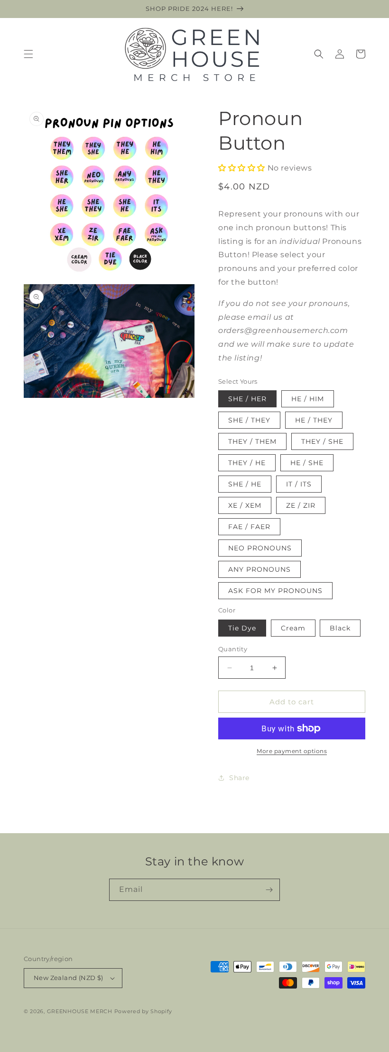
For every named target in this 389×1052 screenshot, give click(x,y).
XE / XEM (244, 505)
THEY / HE (247, 463)
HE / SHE (307, 463)
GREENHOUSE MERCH (79, 1011)
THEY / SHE (322, 441)
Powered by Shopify (143, 1011)
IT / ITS (299, 484)
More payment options (292, 751)
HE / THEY (314, 420)
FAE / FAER (249, 526)
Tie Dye (242, 628)
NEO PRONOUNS (260, 548)
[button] (28, 54)
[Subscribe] (269, 890)
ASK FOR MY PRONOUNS (275, 590)
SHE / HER (247, 399)
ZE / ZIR (300, 505)
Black (340, 628)
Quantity (232, 649)
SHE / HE (244, 484)
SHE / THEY (249, 420)
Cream (293, 628)
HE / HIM (307, 399)
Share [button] (239, 777)
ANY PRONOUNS (259, 569)
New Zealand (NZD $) (68, 977)
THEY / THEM (252, 441)
